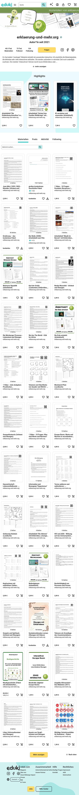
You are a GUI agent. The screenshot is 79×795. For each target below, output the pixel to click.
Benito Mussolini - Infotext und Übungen (64, 287)
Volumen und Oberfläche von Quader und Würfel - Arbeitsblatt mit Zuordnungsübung (38, 386)
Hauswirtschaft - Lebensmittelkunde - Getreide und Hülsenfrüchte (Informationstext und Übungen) (11, 485)
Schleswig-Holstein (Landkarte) (10, 535)
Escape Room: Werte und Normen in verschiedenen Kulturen (63, 435)
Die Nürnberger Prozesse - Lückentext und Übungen (13, 336)
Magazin (23, 770)
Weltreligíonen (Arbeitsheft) (34, 584)
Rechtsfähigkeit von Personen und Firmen (62, 584)
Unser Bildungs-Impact (27, 775)
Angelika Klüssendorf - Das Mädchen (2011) (62, 684)
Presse (22, 777)
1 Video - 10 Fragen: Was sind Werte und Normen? (38, 435)
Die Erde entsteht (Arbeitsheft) (60, 336)
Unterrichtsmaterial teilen (43, 770)
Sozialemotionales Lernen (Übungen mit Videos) (38, 634)
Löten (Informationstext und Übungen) (11, 733)
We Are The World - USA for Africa (38, 336)
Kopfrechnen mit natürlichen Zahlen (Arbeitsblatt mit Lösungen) (10, 584)
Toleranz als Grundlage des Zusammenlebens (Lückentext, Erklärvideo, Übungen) (63, 634)
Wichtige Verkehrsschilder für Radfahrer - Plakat (64, 733)
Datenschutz (67, 775)
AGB (64, 772)
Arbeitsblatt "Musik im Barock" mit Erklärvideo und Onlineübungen (63, 237)
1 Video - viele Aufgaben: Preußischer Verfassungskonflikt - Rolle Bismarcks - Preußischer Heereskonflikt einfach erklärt (12, 386)
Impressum (66, 770)
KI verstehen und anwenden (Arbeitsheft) (64, 114)
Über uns (23, 772)
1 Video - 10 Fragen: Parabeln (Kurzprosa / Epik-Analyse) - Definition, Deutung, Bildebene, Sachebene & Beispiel (64, 187)
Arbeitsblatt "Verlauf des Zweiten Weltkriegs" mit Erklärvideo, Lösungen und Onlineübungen (38, 114)
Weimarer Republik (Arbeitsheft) (10, 287)
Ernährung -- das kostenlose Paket (9, 237)
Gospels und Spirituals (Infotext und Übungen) (11, 634)
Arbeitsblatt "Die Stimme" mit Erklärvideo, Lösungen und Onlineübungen (38, 535)
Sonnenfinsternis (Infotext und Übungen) (12, 435)
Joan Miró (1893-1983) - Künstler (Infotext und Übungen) (12, 187)
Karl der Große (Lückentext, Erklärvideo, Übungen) (38, 287)
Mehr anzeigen (40, 66)
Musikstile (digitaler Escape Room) (36, 684)
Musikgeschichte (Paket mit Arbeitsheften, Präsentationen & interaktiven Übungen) (12, 684)
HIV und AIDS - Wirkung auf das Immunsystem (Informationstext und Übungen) (63, 535)
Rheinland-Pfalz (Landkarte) (60, 386)
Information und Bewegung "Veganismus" (38, 485)
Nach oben (73, 755)
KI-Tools (23, 782)
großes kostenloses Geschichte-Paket (36, 187)
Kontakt (55, 772)
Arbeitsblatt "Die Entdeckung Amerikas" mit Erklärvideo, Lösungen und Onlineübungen (12, 114)
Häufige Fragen (58, 770)
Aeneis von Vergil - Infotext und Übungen (37, 733)
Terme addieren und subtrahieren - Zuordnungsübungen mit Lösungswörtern (63, 485)
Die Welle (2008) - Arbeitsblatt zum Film (37, 237)
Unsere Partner (40, 772)
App (21, 780)
